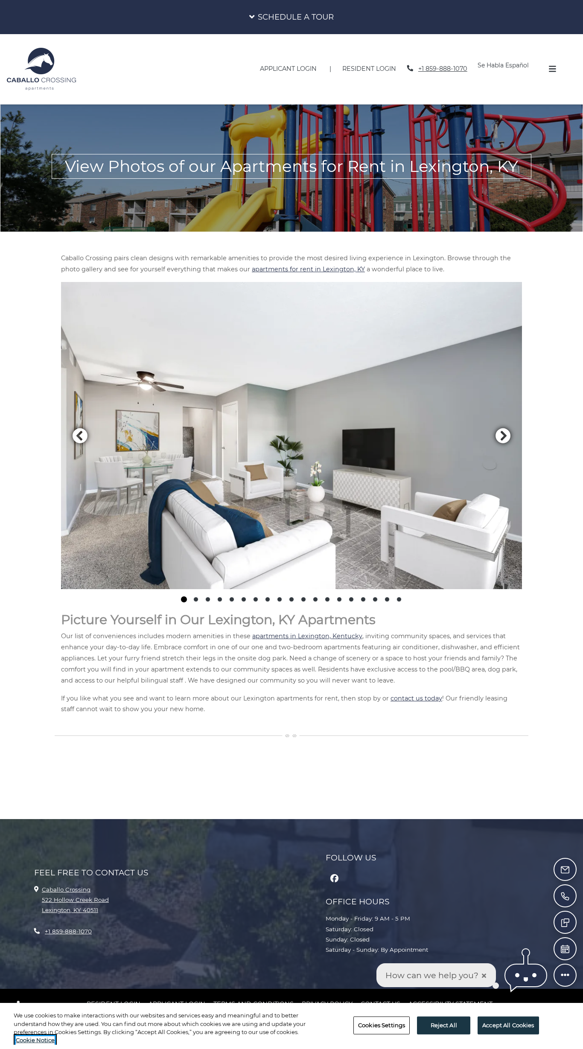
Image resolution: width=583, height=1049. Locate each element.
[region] (291, 1026)
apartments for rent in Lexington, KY (308, 269)
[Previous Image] (80, 435)
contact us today (416, 698)
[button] (291, 17)
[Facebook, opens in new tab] (334, 878)
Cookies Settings (381, 1025)
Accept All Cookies (508, 1025)
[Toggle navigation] (552, 69)
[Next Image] (503, 435)
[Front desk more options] (565, 975)
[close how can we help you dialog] (484, 975)
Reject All (444, 1025)
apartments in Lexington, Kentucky (307, 636)
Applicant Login (293, 68)
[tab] (184, 599)
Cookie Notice (35, 1040)
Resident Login (373, 68)
